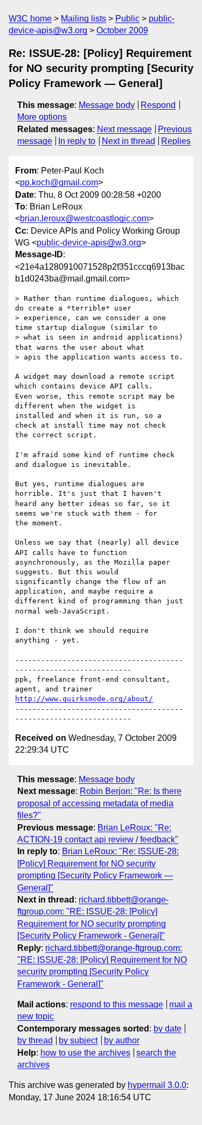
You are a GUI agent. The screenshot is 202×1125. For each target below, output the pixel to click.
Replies (176, 141)
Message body (107, 105)
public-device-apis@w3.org (89, 242)
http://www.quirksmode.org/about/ (84, 699)
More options (42, 116)
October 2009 (122, 30)
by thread (35, 1040)
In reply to (76, 141)
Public (127, 18)
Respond (158, 105)
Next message (124, 129)
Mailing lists (83, 18)
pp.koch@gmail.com (59, 182)
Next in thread (128, 141)
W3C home (30, 18)
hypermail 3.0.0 (157, 1085)
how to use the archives (85, 1052)
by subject (78, 1040)
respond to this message (116, 1004)
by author (122, 1040)
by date (168, 1028)
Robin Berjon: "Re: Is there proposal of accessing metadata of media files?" (99, 803)
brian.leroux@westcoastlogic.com (84, 218)
